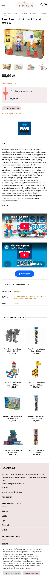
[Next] (43, 43)
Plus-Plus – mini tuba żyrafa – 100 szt (36, 384)
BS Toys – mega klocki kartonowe (13, 451)
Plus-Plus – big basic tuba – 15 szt (36, 451)
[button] (3, 5)
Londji (4, 515)
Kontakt (5, 487)
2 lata (16, 298)
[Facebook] (24, 273)
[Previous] (6, 43)
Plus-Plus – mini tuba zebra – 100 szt (36, 418)
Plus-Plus (17, 291)
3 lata (21, 298)
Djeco (4, 520)
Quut (4, 530)
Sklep (17, 14)
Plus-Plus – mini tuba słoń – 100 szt (12, 350)
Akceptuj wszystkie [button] (31, 573)
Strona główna (7, 14)
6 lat (34, 298)
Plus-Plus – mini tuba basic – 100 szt (12, 384)
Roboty (16, 303)
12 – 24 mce (41, 296)
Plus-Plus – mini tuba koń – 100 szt (36, 350)
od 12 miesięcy (19, 296)
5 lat (30, 298)
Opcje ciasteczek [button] (12, 573)
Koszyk (5, 543)
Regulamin (7, 497)
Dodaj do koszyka (11, 108)
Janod (5, 511)
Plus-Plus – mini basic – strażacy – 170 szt (12, 418)
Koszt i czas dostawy (12, 492)
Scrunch (6, 525)
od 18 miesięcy (31, 296)
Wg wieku (24, 14)
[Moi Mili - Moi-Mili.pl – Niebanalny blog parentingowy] (24, 5)
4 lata (26, 298)
